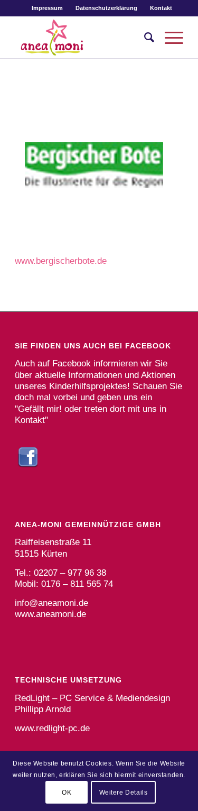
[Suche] (144, 37)
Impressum (47, 8)
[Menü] (168, 37)
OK (66, 792)
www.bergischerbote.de (61, 261)
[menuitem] (47, 8)
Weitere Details (123, 792)
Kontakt (161, 8)
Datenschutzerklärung (106, 8)
